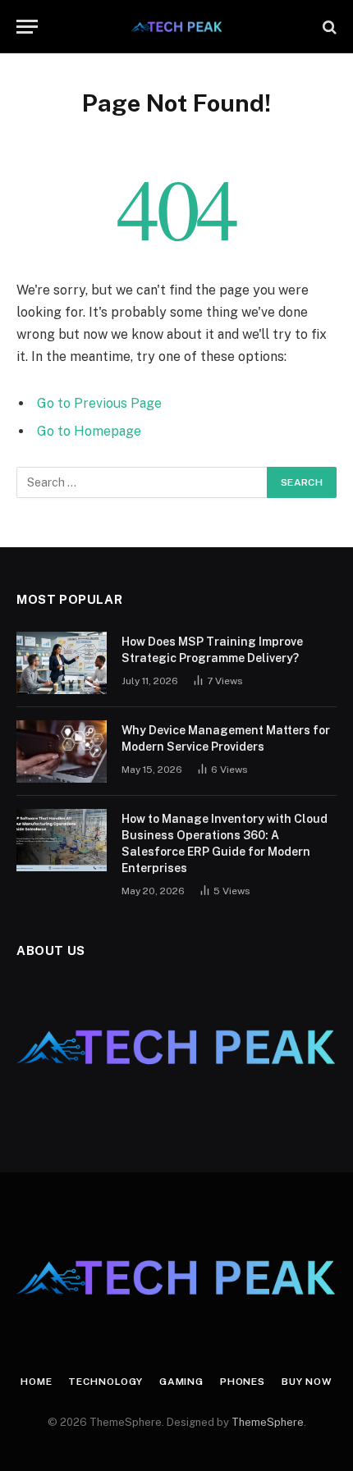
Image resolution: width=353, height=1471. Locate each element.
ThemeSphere (268, 1422)
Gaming (181, 1381)
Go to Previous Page (99, 403)
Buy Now (307, 1381)
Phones (242, 1381)
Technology (105, 1381)
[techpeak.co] (177, 26)
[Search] (328, 26)
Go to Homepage (89, 431)
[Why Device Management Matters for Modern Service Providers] (61, 751)
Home (36, 1381)
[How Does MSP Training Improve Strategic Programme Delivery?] (61, 663)
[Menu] (27, 26)
